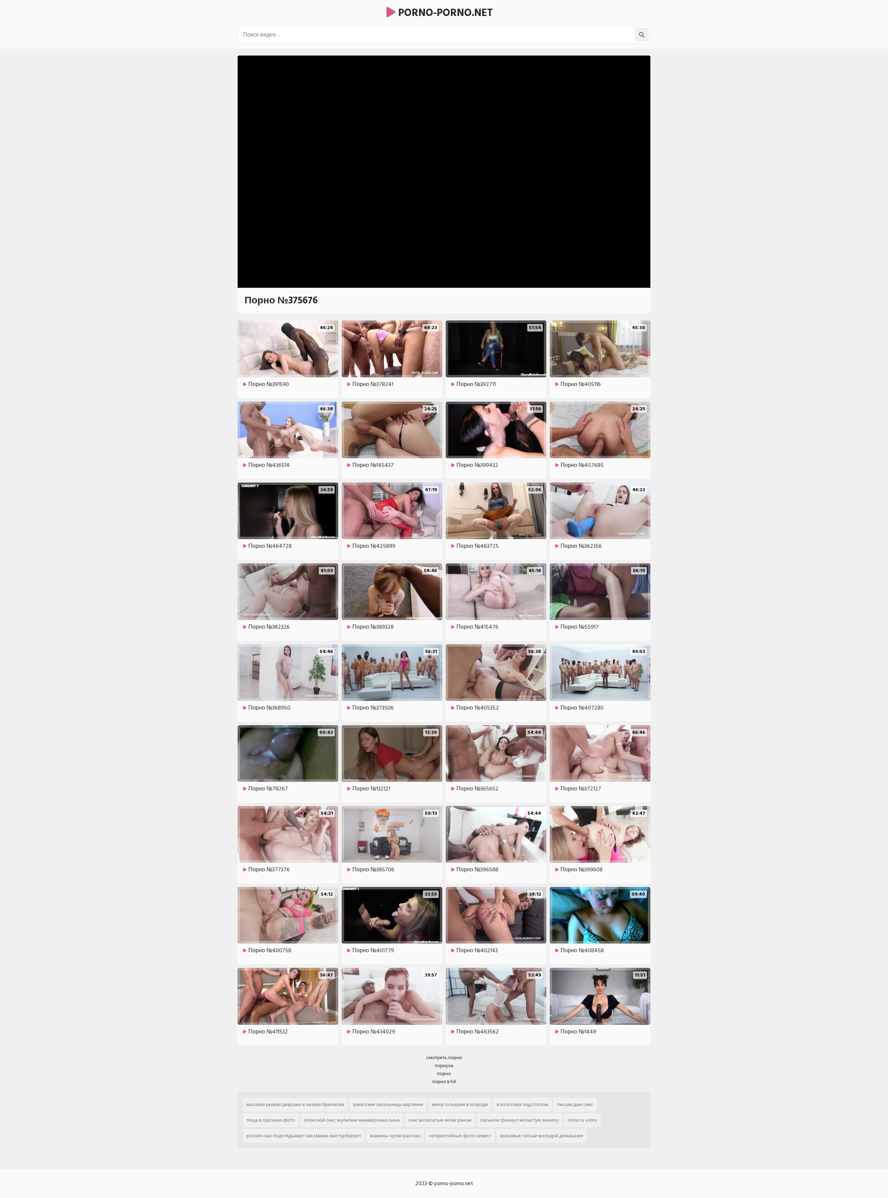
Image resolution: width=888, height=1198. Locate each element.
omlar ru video (582, 1120)
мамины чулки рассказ (395, 1136)
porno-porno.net (444, 13)
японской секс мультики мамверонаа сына (352, 1120)
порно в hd (444, 1082)
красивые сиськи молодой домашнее (541, 1136)
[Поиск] (642, 35)
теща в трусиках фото (270, 1120)
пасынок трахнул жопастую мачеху (519, 1120)
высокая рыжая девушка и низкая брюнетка (295, 1104)
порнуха (444, 1066)
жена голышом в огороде (460, 1104)
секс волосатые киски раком (439, 1120)
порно (444, 1074)
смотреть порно (444, 1058)
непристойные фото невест (460, 1136)
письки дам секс (575, 1104)
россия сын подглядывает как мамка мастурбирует (303, 1136)
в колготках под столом (522, 1104)
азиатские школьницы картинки (388, 1104)
